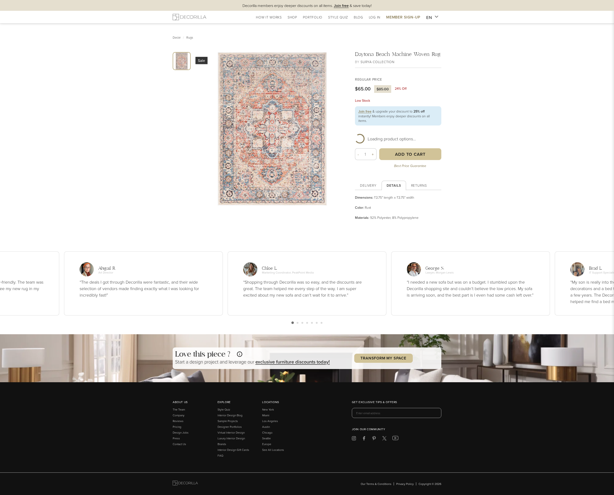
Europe (266, 444)
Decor (177, 37)
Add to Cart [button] (410, 154)
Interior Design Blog (230, 415)
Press (176, 438)
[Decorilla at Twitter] (384, 439)
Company (178, 415)
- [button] (358, 154)
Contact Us (179, 444)
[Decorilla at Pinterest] (374, 439)
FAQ (220, 455)
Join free (365, 111)
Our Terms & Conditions (376, 484)
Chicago (267, 432)
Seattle (266, 438)
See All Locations (273, 450)
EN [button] (429, 17)
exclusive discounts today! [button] (292, 361)
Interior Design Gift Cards (233, 450)
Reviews (178, 421)
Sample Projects (228, 421)
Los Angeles (270, 421)
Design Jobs (181, 432)
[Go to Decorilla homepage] (185, 484)
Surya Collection (377, 62)
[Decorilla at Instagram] (354, 439)
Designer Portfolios (230, 427)
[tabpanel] (398, 207)
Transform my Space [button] (383, 358)
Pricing (177, 427)
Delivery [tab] (368, 185)
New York (268, 409)
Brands (222, 444)
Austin (266, 427)
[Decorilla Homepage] (189, 17)
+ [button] (373, 154)
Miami (265, 415)
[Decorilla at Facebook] (364, 439)
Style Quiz (224, 409)
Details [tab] (394, 185)
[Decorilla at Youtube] (395, 439)
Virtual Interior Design (231, 432)
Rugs (189, 37)
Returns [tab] (419, 185)
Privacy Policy (405, 484)
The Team (179, 409)
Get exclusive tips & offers (374, 402)
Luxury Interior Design (231, 438)
